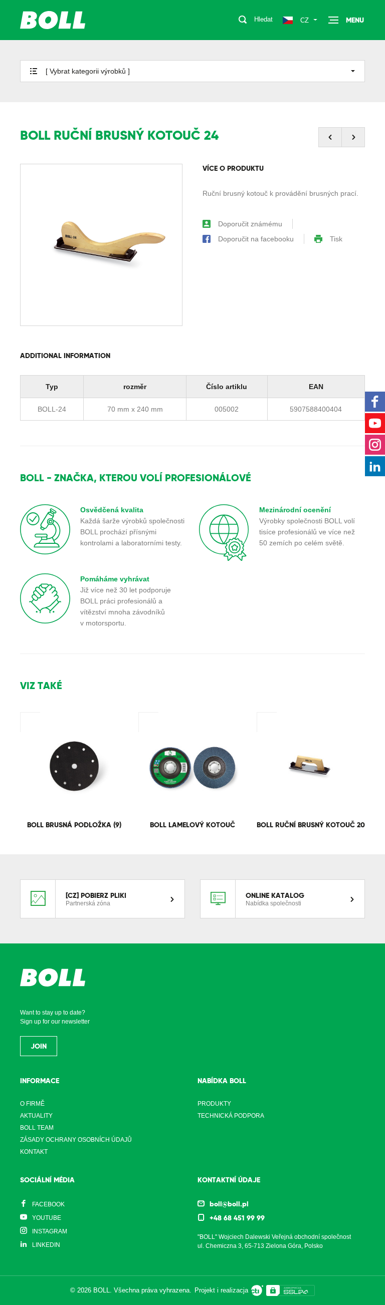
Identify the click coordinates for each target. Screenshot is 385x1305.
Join (39, 1046)
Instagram (49, 1231)
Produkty (214, 1103)
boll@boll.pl (229, 1203)
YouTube (46, 1217)
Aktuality (36, 1115)
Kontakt (34, 1151)
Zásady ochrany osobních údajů (76, 1139)
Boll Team (37, 1127)
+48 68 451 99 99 (237, 1217)
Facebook (48, 1204)
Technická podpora (231, 1115)
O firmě (32, 1103)
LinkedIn (46, 1244)
